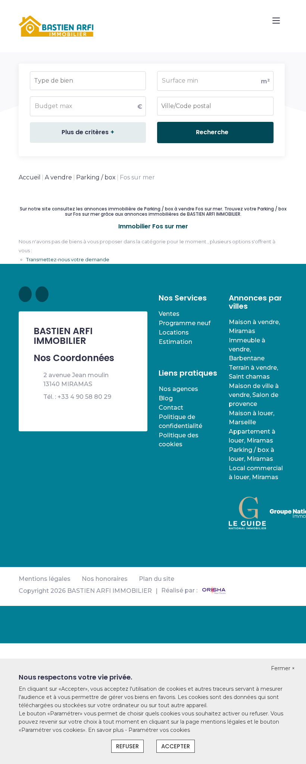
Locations (174, 332)
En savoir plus (106, 730)
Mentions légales (45, 578)
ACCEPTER (175, 746)
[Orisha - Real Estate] (214, 590)
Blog (166, 398)
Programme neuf (184, 323)
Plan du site (156, 578)
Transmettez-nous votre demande (67, 259)
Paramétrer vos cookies (159, 730)
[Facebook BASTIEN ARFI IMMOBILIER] (25, 294)
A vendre (58, 177)
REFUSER (127, 746)
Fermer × (283, 668)
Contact (171, 407)
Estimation (175, 341)
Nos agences (178, 388)
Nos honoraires (105, 578)
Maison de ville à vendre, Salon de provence (254, 394)
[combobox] (88, 80)
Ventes (169, 313)
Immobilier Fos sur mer (153, 226)
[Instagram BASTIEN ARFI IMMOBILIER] (42, 294)
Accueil (30, 177)
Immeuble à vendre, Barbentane (247, 349)
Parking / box (96, 177)
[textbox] (74, 78)
